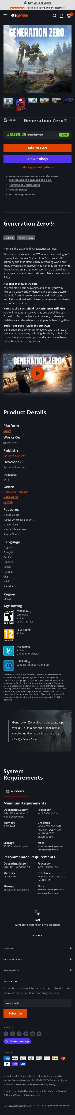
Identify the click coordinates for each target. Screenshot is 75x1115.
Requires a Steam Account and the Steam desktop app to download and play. (34, 178)
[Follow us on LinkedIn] (32, 1033)
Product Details (18, 189)
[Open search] (55, 16)
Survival (8, 501)
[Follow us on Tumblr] (39, 1033)
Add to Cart (37, 147)
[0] (68, 16)
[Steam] (13, 120)
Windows (17, 791)
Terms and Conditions (26, 1084)
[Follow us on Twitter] (12, 1033)
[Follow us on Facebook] (5, 1033)
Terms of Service (24, 1095)
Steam (7, 430)
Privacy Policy (47, 1084)
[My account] (61, 16)
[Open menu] (5, 15)
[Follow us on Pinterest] (25, 1033)
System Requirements (22, 194)
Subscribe (15, 1013)
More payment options (37, 167)
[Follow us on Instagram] (19, 1033)
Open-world (10, 496)
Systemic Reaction (14, 455)
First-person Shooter (15, 492)
